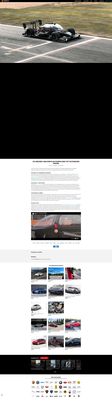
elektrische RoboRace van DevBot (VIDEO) (69, 204)
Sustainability (86, 1)
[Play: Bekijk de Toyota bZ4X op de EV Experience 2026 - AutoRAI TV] (53, 365)
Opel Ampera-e (39, 184)
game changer (68, 197)
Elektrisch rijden (78, 1)
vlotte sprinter (52, 187)
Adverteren (102, 1)
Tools (91, 1)
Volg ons (95, 1)
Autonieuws (55, 165)
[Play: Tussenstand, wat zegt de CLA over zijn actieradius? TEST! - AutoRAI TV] (68, 365)
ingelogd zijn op (37, 259)
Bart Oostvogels (61, 165)
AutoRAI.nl (107, 1)
